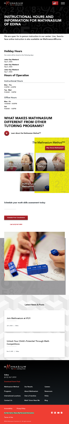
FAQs (47, 396)
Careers (47, 387)
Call (16, 224)
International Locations (12, 396)
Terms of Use (8, 417)
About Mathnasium (31, 391)
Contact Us (8, 400)
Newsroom (48, 391)
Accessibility (8, 408)
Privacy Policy (21, 408)
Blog (46, 400)
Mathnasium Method (11, 387)
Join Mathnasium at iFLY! (18, 318)
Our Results (28, 387)
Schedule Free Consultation (16, 217)
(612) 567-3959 (10, 377)
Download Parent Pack (12, 381)
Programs (7, 391)
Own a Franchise (30, 396)
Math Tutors (32, 400)
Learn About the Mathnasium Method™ (26, 133)
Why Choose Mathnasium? (55, 148)
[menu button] (55, 3)
